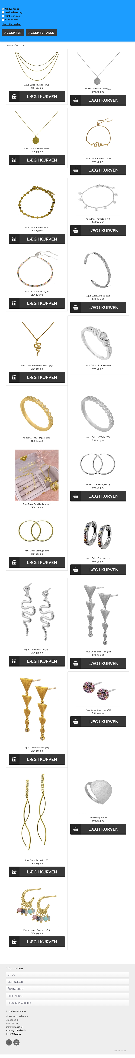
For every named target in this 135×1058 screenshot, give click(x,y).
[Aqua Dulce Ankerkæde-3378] (37, 144)
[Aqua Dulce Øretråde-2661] (37, 856)
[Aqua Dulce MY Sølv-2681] (98, 433)
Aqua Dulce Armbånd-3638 (98, 219)
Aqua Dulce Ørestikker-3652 (36, 649)
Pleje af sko (15, 996)
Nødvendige (12, 9)
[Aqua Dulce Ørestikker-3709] (98, 706)
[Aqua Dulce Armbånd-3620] (37, 223)
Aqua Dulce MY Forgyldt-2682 (36, 438)
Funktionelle (12, 16)
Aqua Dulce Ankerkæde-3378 (37, 148)
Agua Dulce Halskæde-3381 (36, 85)
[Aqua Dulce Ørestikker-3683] (37, 743)
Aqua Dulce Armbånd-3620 (36, 227)
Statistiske (11, 19)
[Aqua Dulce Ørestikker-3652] (37, 645)
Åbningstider (16, 989)
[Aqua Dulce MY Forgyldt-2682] (37, 433)
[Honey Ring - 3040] (98, 813)
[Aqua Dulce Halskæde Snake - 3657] (37, 361)
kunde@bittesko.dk (16, 1030)
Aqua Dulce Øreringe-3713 (98, 558)
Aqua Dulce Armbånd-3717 (37, 291)
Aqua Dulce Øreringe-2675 (98, 484)
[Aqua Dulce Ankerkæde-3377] (98, 84)
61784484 (15, 1034)
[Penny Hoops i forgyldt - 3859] (37, 926)
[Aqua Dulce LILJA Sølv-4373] (98, 361)
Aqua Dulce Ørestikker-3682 (98, 652)
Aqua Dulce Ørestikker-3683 (36, 748)
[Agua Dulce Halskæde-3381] (37, 80)
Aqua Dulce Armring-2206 (98, 296)
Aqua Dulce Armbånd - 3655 (98, 158)
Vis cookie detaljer (11, 24)
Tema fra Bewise (120, 1051)
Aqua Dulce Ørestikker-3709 (98, 710)
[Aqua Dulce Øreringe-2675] (98, 480)
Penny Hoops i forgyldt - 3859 (36, 930)
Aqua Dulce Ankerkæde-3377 (98, 88)
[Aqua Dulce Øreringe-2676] (37, 546)
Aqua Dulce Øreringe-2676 (37, 551)
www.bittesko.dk (14, 1027)
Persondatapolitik (19, 1003)
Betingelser (15, 982)
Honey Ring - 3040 (98, 817)
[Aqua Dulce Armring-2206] (98, 291)
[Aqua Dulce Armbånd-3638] (98, 214)
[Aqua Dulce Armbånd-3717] (37, 287)
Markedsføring (13, 12)
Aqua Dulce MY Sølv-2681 (98, 437)
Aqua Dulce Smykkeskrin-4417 (37, 504)
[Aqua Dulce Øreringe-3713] (98, 554)
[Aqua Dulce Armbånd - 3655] (98, 154)
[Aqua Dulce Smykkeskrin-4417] (37, 500)
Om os (11, 975)
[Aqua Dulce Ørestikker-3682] (98, 647)
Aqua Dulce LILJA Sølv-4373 (98, 365)
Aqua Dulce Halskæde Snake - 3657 (37, 366)
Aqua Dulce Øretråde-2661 (37, 860)
